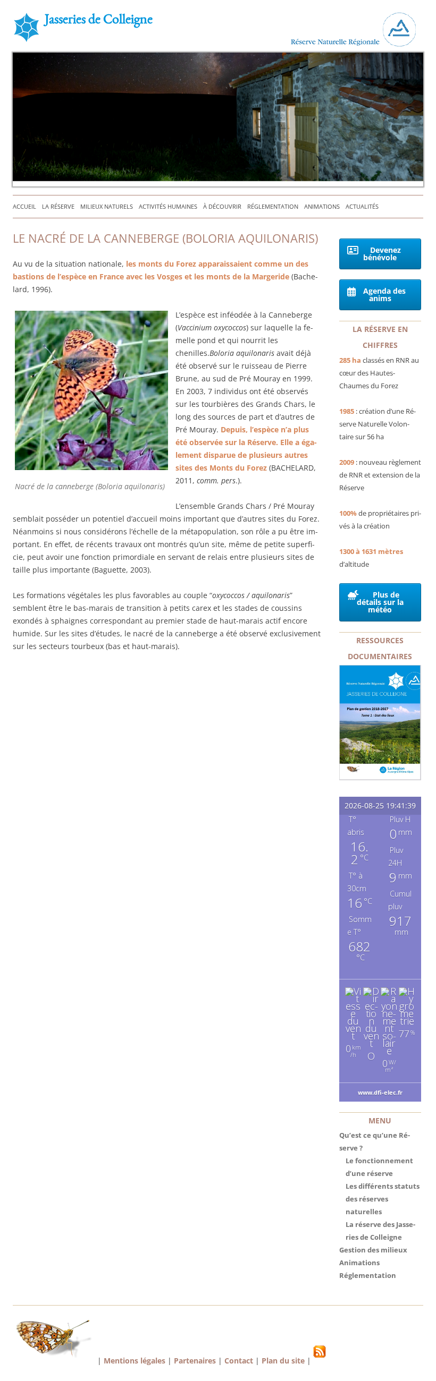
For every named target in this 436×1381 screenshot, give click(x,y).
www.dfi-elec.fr (380, 1092)
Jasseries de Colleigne (99, 21)
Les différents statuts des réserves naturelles (383, 1198)
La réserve (58, 206)
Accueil (24, 206)
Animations (322, 206)
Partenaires (195, 1361)
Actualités (362, 206)
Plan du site (283, 1361)
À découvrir (222, 206)
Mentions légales (134, 1361)
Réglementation (272, 206)
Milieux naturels (106, 206)
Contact (238, 1361)
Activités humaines (168, 206)
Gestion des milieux (373, 1250)
